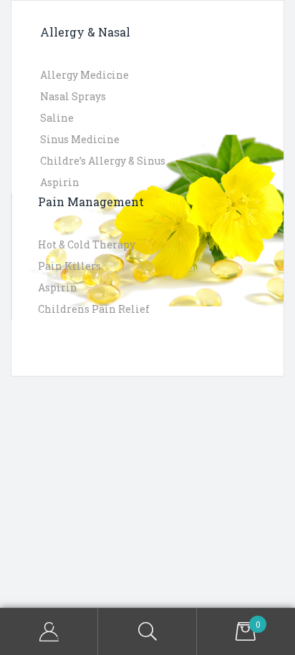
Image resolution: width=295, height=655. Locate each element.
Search (147, 631)
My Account (49, 631)
